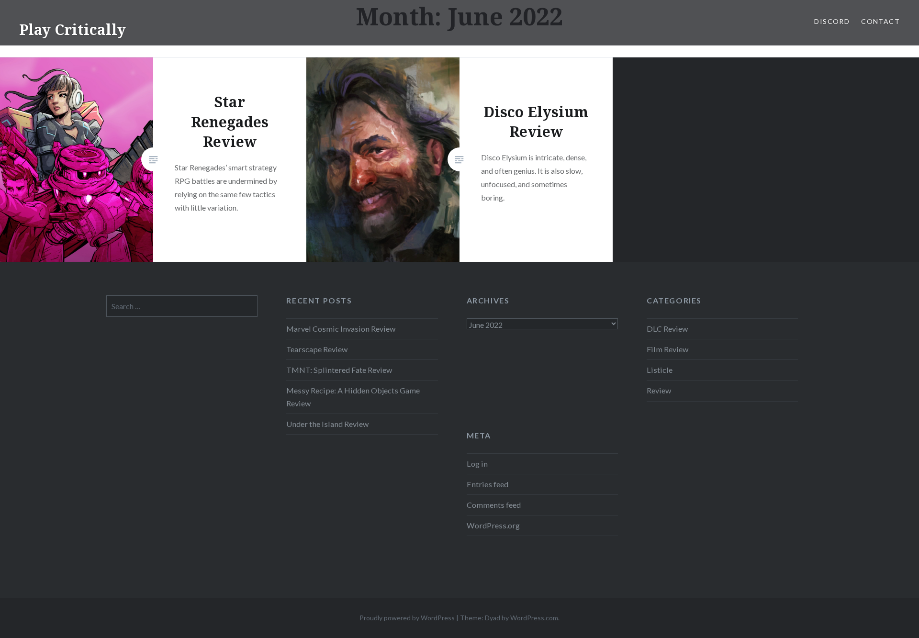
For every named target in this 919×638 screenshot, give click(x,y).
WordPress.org (493, 525)
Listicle (659, 369)
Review (659, 390)
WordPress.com (534, 618)
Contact (880, 21)
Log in (477, 463)
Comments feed (494, 504)
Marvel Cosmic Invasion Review (340, 328)
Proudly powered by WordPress (407, 618)
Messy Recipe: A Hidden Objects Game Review (353, 396)
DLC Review (667, 328)
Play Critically (72, 29)
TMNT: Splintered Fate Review (339, 369)
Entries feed (487, 484)
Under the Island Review (327, 423)
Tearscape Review (316, 349)
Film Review (667, 349)
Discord (832, 21)
